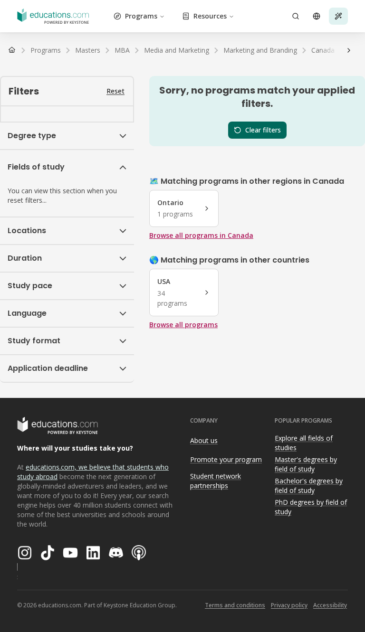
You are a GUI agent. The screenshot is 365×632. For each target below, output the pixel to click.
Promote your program (226, 459)
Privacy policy (289, 605)
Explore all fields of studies (304, 443)
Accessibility (330, 605)
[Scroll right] (348, 50)
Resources (210, 15)
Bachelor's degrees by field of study (309, 485)
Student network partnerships (215, 481)
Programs (141, 15)
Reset (115, 90)
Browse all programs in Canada (201, 235)
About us (204, 440)
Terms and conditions (235, 605)
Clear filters (263, 129)
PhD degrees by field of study (311, 507)
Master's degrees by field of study (306, 464)
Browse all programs (183, 324)
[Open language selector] (316, 16)
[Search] (295, 16)
